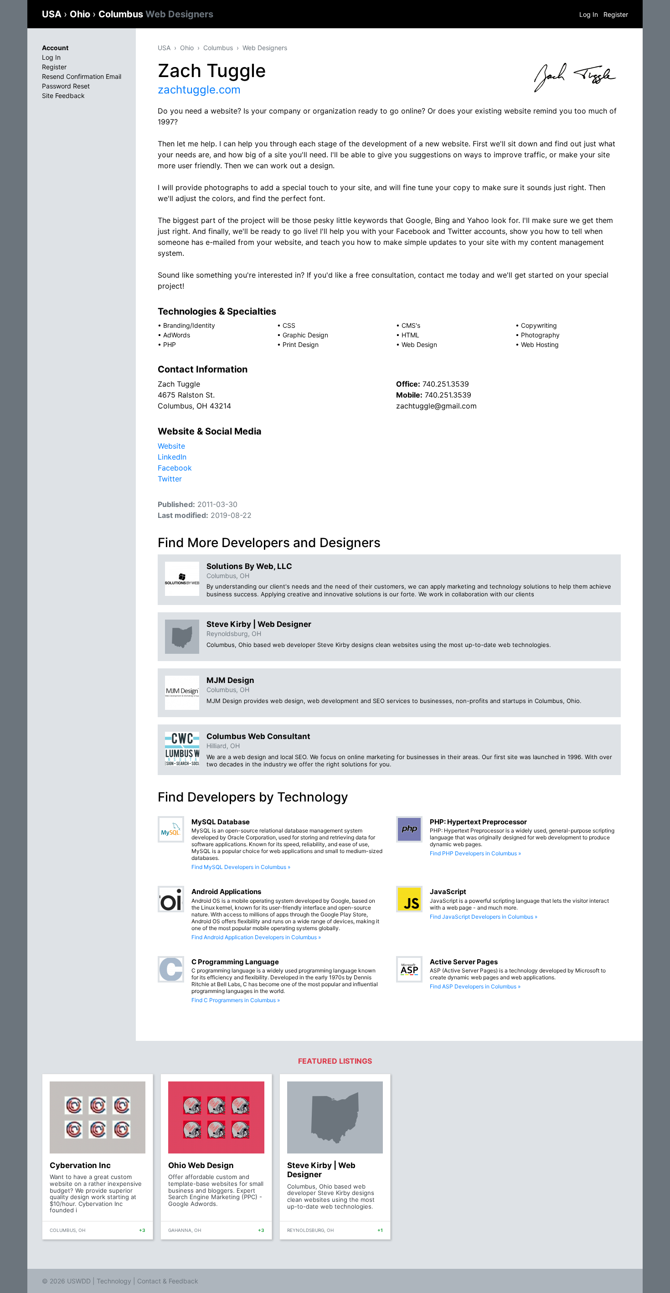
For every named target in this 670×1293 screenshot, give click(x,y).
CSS (289, 325)
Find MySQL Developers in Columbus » (240, 867)
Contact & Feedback (167, 1281)
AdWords (176, 335)
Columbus (155, 14)
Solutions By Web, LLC (249, 566)
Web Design (419, 344)
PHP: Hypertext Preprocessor (478, 821)
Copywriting (539, 325)
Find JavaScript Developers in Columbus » (483, 916)
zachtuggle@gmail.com (436, 405)
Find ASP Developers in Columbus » (475, 986)
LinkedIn (172, 456)
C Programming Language (235, 961)
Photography (540, 335)
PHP (169, 344)
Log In (588, 14)
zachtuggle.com (199, 89)
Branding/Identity (189, 325)
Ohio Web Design (201, 1165)
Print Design (301, 344)
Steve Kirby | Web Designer (258, 624)
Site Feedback (63, 95)
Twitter (170, 478)
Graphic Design (305, 335)
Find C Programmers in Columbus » (235, 1000)
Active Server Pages (464, 961)
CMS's (411, 325)
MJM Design (230, 680)
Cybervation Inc (80, 1165)
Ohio (81, 14)
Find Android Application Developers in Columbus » (256, 937)
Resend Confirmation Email (81, 76)
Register (615, 14)
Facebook (175, 467)
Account (55, 48)
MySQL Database (220, 821)
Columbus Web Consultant (258, 736)
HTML (410, 335)
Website (171, 445)
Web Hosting (540, 344)
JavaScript (448, 891)
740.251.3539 (446, 383)
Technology (114, 1281)
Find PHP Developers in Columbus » (475, 853)
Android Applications (226, 891)
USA (53, 14)
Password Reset (66, 86)
